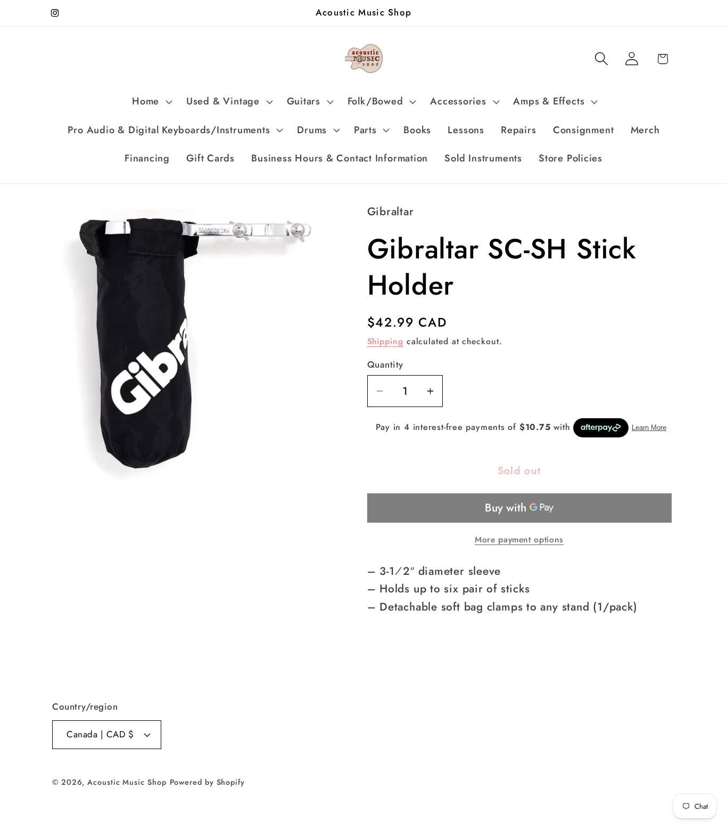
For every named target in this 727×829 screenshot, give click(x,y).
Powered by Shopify (207, 782)
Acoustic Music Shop (126, 782)
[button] (151, 101)
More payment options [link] (519, 540)
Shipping (385, 341)
